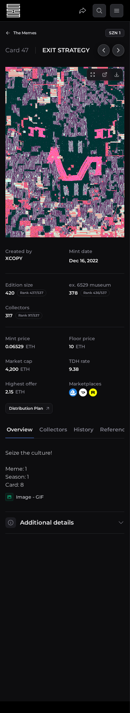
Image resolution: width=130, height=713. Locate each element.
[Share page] (83, 11)
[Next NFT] (118, 50)
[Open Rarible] (93, 392)
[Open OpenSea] (73, 392)
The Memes (24, 32)
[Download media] (117, 75)
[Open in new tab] (105, 75)
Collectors (53, 429)
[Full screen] (93, 75)
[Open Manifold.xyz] (83, 392)
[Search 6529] (99, 10)
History (83, 429)
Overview (20, 429)
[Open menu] (116, 10)
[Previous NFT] (104, 50)
